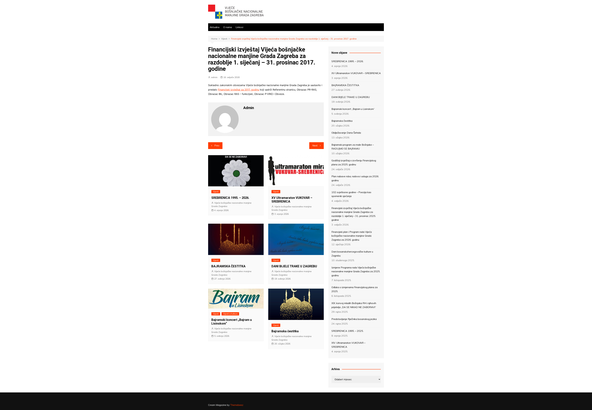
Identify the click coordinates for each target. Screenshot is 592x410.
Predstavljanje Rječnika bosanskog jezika (354, 319)
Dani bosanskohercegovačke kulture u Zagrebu (352, 253)
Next (315, 145)
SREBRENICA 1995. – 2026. (230, 198)
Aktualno (215, 27)
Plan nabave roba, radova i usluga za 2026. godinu (355, 178)
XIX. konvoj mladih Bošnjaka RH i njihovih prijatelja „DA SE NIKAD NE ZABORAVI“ (353, 305)
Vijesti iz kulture (230, 314)
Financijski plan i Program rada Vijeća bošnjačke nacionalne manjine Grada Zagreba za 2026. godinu (351, 235)
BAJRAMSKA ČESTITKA (228, 266)
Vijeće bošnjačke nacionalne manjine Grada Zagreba (231, 204)
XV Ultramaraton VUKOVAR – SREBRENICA (356, 73)
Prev (216, 145)
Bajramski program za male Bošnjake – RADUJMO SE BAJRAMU (352, 146)
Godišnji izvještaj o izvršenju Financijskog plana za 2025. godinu (353, 162)
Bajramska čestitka (285, 331)
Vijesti (216, 191)
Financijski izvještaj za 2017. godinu (238, 89)
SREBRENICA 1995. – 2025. (347, 330)
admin (214, 77)
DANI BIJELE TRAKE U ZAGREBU (294, 266)
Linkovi (239, 27)
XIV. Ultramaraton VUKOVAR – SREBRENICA (348, 344)
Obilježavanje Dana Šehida (346, 132)
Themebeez (236, 405)
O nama (227, 27)
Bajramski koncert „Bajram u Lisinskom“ (353, 108)
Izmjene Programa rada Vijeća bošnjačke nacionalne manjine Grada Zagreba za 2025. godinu (355, 271)
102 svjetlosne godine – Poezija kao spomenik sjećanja (351, 194)
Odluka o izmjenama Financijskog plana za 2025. (354, 289)
